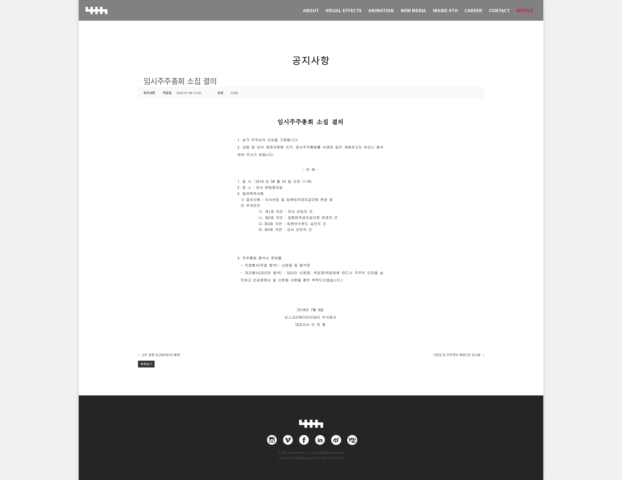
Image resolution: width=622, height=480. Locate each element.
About (311, 10)
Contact (499, 10)
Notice (525, 10)
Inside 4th (445, 10)
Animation (381, 10)
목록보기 (146, 364)
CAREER (473, 10)
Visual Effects (344, 10)
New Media (413, 10)
